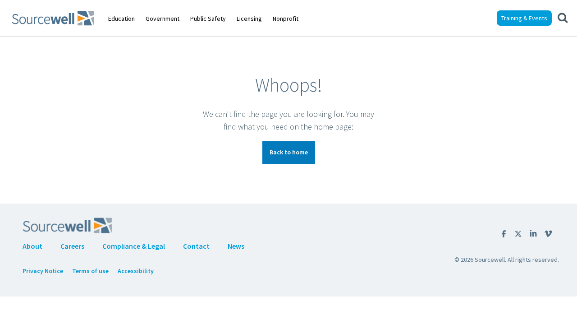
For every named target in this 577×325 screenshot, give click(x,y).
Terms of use (90, 271)
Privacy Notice (43, 271)
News (236, 246)
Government (162, 18)
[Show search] (562, 18)
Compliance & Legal (133, 246)
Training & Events (524, 18)
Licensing (249, 18)
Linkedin (533, 233)
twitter (518, 233)
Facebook (503, 233)
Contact (196, 246)
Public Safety (208, 18)
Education (121, 18)
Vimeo (548, 233)
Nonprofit (285, 18)
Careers (72, 246)
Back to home (289, 152)
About (32, 246)
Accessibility (136, 271)
